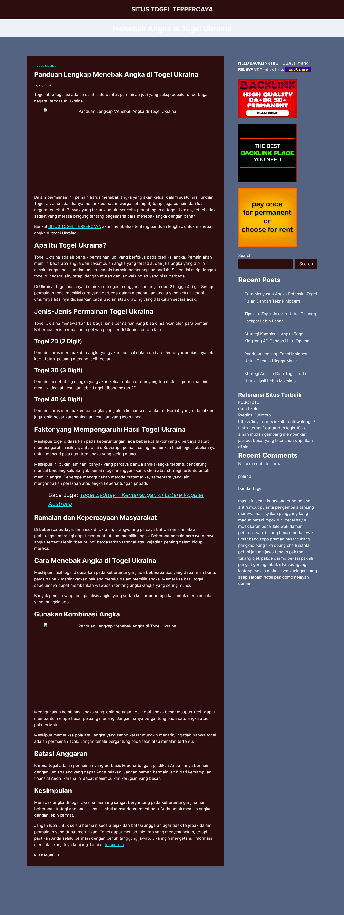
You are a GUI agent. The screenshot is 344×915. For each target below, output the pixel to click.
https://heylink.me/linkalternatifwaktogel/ (276, 421)
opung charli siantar (292, 545)
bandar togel (250, 488)
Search (244, 255)
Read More (46, 855)
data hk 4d (248, 408)
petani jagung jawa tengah (263, 552)
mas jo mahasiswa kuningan (280, 571)
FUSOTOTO (249, 402)
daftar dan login (280, 428)
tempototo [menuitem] (114, 844)
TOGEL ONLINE (45, 66)
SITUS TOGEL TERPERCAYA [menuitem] (74, 226)
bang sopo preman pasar (272, 539)
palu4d (244, 476)
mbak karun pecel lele (258, 526)
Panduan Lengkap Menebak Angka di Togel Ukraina (116, 74)
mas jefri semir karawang (261, 501)
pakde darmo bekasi (280, 558)
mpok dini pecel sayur (285, 520)
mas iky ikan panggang (276, 513)
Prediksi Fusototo (254, 415)
